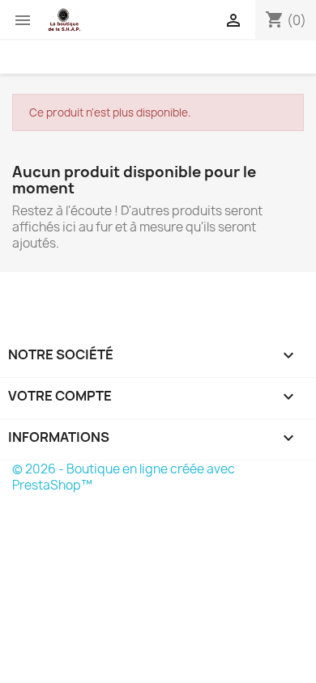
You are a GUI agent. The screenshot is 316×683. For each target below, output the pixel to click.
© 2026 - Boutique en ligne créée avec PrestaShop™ (123, 477)
